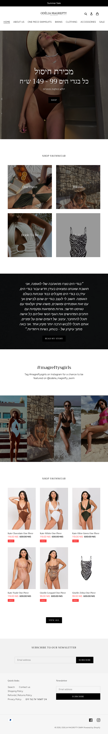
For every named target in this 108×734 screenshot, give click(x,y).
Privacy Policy (14, 699)
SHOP (54, 100)
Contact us (24, 687)
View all (54, 620)
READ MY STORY (54, 338)
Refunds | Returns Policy (20, 695)
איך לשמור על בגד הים (36, 699)
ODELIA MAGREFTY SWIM (72, 727)
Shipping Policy (15, 691)
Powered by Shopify (92, 727)
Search (11, 687)
